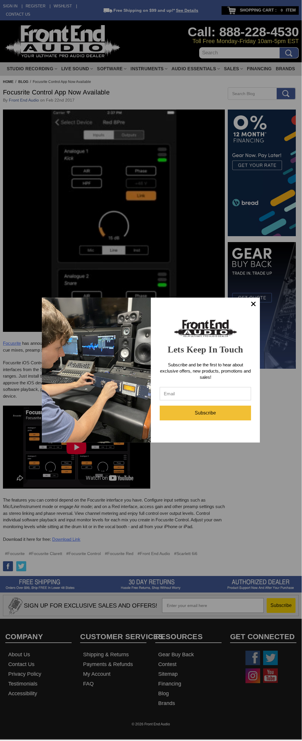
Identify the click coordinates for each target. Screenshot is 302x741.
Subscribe (205, 412)
